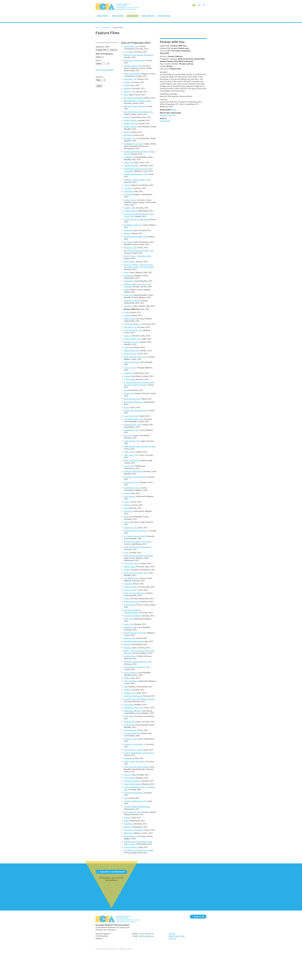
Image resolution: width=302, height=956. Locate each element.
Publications (148, 16)
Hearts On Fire (130, 353)
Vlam (126, 821)
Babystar (127, 88)
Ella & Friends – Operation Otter (137, 256)
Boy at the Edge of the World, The (138, 112)
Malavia (127, 493)
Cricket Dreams (130, 211)
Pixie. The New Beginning (134, 593)
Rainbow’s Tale (130, 627)
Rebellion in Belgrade (133, 641)
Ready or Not (129, 638)
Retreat (127, 644)
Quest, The (128, 624)
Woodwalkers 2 (130, 836)
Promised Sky (129, 605)
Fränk (126, 312)
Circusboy (128, 188)
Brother (127, 132)
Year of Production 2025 (135, 42)
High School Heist (131, 362)
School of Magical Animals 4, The (137, 662)
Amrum (127, 82)
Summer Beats (130, 730)
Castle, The (128, 162)
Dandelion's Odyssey (132, 225)
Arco (126, 85)
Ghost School (129, 318)
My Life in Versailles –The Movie (137, 541)
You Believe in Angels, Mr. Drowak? (138, 850)
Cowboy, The (129, 208)
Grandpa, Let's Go (131, 342)
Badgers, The (129, 91)
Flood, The (128, 295)
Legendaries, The (131, 430)
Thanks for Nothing (132, 781)
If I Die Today (129, 379)
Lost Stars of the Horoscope (135, 477)
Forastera (128, 306)
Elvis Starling (129, 261)
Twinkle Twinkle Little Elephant (137, 807)
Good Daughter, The (132, 339)
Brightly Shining (130, 120)
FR (199, 5)
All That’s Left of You (132, 66)
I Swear (127, 376)
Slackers (127, 690)
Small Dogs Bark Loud (133, 696)
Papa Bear (128, 584)
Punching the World (132, 616)
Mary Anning (129, 496)
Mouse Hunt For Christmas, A (136, 531)
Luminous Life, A (131, 482)
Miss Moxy (128, 511)
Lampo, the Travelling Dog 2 (135, 410)
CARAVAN (128, 157)
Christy (127, 185)
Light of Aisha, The (132, 441)
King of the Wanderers (133, 402)
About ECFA (102, 16)
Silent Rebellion (130, 681)
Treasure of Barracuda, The (135, 801)
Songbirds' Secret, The (133, 707)
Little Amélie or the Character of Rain (139, 446)
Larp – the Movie (131, 416)
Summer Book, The (132, 733)
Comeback (128, 194)
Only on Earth (129, 566)
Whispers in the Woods (133, 830)
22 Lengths (128, 52)
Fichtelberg (128, 281)
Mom (126, 517)
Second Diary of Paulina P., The (137, 667)
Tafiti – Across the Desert (134, 761)
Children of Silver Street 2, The (137, 180)
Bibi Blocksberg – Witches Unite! (137, 101)
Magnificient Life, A (132, 488)
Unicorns (127, 818)
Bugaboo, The (129, 138)
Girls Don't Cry (130, 327)
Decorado (128, 230)
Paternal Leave (130, 587)
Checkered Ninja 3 (131, 165)
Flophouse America (132, 300)
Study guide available (104, 70)
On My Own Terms (131, 563)
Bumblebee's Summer (133, 144)
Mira (126, 508)
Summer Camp (130, 739)
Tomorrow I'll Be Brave (133, 793)
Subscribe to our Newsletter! (112, 871)
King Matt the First (132, 399)
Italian (174, 109)
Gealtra (127, 315)
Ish (125, 390)
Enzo (126, 272)
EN (194, 5)
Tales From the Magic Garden (136, 767)
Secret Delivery (130, 672)
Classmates (128, 191)
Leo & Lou (128, 435)
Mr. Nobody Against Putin (134, 536)
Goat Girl (127, 336)
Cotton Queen (130, 200)
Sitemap (172, 938)
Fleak (126, 290)
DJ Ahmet (128, 242)
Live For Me (129, 466)
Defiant (127, 233)
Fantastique (129, 275)
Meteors (127, 505)
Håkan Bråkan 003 (131, 350)
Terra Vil (127, 775)
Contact (172, 934)
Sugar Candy (129, 725)
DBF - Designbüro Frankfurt (124, 949)
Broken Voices (130, 126)
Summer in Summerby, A (134, 744)
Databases (132, 16)
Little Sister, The (131, 455)
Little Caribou (129, 452)
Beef (126, 95)
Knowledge (164, 16)
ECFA (97, 27)
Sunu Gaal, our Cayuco (133, 750)
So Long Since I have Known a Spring (139, 699)
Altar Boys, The (130, 79)
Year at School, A (131, 847)
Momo (126, 522)
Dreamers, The (130, 247)
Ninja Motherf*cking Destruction (137, 547)
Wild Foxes (128, 833)
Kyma (126, 407)
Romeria (127, 648)
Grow (126, 347)
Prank (126, 598)
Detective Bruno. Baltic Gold (135, 236)
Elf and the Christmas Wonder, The (138, 251)
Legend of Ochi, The (132, 425)
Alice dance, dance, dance (134, 60)
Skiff (126, 687)
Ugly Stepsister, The (132, 812)
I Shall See (128, 373)
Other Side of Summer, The (135, 573)
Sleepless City (130, 693)
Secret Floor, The (131, 46)
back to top (199, 916)
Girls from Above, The (133, 330)
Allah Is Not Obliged (132, 74)
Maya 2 (127, 502)
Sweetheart (129, 758)
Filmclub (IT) (165, 121)
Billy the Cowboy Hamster (134, 106)
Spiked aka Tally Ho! (132, 711)
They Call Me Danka (132, 784)
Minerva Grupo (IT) (168, 115)
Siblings (127, 678)
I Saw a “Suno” (130, 367)
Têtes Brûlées (129, 778)
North (126, 552)
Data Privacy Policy (177, 936)
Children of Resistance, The (135, 174)
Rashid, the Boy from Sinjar (135, 633)
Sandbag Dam (129, 656)
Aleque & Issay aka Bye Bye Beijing (138, 55)
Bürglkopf (128, 135)
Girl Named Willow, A (133, 324)
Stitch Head (129, 716)
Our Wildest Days (131, 578)
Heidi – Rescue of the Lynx (135, 357)
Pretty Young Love (131, 601)
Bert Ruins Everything (133, 98)
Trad (126, 798)
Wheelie (127, 827)
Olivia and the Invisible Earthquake (138, 556)
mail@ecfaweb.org (146, 936)
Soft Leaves (129, 704)
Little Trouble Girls (131, 460)
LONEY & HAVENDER (133, 471)
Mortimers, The (130, 527)
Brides (126, 117)
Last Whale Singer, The (133, 419)
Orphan (127, 570)
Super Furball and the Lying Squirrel (139, 753)
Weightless (128, 824)
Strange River (129, 722)
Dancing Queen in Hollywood (136, 219)
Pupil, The (128, 619)
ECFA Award (118, 16)
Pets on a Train (130, 590)
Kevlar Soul (128, 393)
